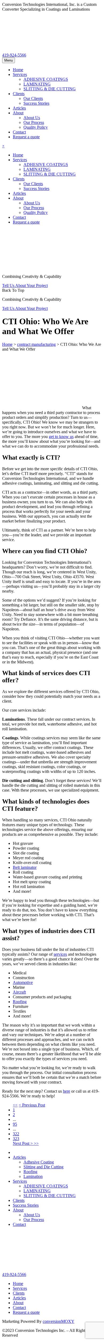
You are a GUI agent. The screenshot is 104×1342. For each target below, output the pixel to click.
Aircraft (19, 992)
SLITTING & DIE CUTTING (49, 89)
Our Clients (33, 98)
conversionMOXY (58, 1321)
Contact (19, 132)
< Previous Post (32, 1105)
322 (16, 1134)
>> (36, 1143)
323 (16, 1138)
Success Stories (36, 103)
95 (15, 1124)
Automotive (23, 982)
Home (18, 69)
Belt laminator (25, 867)
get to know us (61, 436)
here (66, 1091)
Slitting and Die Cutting (43, 1167)
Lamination (33, 1176)
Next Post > (23, 1143)
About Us (31, 117)
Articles (19, 108)
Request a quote (26, 137)
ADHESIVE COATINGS (45, 79)
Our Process (33, 122)
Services (20, 74)
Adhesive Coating (38, 1162)
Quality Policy (35, 127)
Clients (19, 93)
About (18, 113)
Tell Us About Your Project (25, 285)
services (60, 954)
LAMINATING (37, 84)
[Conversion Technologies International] (42, 50)
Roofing (20, 1001)
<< (15, 1105)
